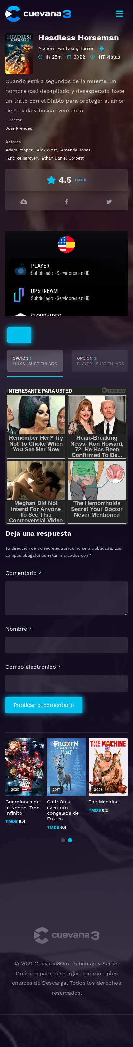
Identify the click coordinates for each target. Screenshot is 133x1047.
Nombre (18, 629)
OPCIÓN (35, 361)
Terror (87, 48)
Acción (46, 48)
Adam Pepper (19, 150)
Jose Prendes (18, 128)
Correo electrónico (33, 667)
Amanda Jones (75, 150)
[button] (63, 840)
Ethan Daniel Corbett (63, 158)
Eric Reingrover (22, 158)
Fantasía (67, 48)
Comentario (23, 573)
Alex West (47, 150)
